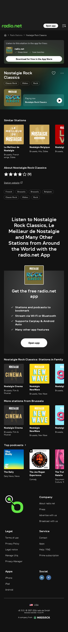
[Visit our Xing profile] (48, 577)
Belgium (48, 192)
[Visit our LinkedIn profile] (41, 577)
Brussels (21, 192)
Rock (35, 83)
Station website (11, 183)
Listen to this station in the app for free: (26, 43)
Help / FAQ (44, 550)
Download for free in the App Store (34, 59)
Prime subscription (49, 555)
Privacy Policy (12, 544)
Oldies (25, 83)
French (9, 192)
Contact (43, 538)
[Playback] (59, 100)
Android (9, 590)
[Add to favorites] (53, 73)
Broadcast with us (48, 521)
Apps (41, 544)
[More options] (62, 73)
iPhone (8, 578)
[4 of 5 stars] (20, 174)
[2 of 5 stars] (10, 174)
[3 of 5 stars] (15, 174)
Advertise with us (48, 515)
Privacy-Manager (13, 561)
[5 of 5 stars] (24, 174)
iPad (7, 584)
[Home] (5, 35)
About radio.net (47, 503)
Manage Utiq (11, 555)
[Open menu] (64, 26)
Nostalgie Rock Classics (36, 102)
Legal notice (11, 550)
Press (42, 509)
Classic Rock (11, 83)
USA (36, 605)
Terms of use (11, 538)
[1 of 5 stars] (6, 174)
